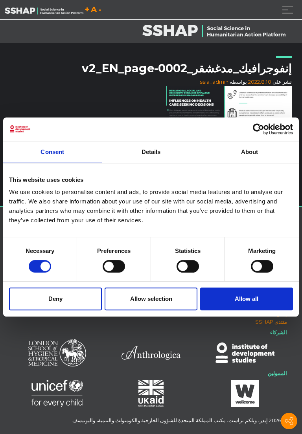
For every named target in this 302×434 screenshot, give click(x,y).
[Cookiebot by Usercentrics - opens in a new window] (258, 129)
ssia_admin (214, 82)
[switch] (114, 266)
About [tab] (249, 151)
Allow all (246, 298)
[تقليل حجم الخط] (99, 11)
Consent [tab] (52, 151)
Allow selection (151, 298)
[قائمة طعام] (286, 9)
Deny (55, 298)
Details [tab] (151, 151)
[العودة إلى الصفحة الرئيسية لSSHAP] (44, 10)
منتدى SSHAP (271, 322)
